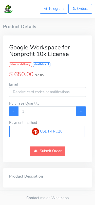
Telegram (55, 8)
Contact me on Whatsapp (47, 197)
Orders (82, 8)
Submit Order (50, 151)
